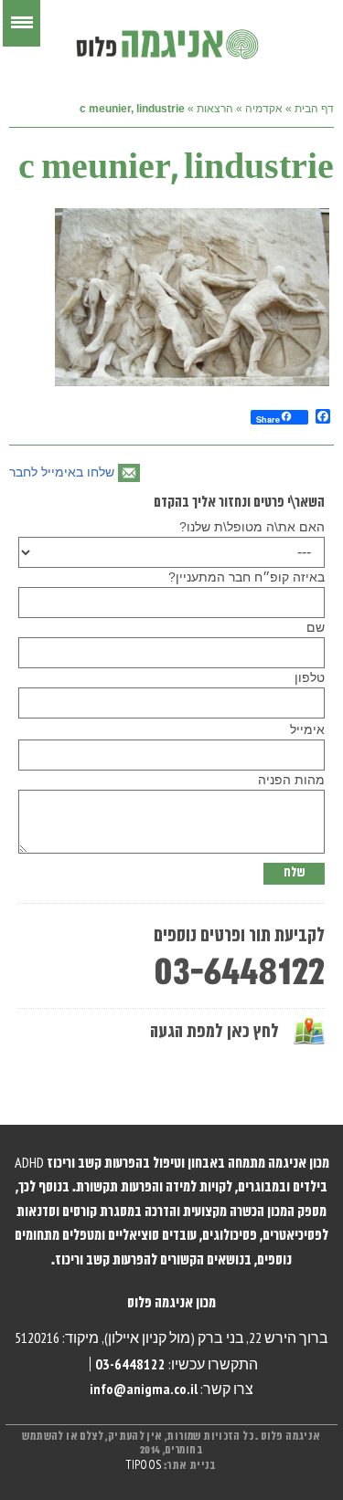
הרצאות (215, 108)
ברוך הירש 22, (287, 1337)
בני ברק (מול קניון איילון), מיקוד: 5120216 (129, 1337)
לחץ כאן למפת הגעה (214, 1032)
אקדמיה (264, 108)
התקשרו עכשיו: (176, 1364)
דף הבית (314, 108)
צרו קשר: (171, 1388)
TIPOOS (143, 1466)
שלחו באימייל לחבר (61, 472)
